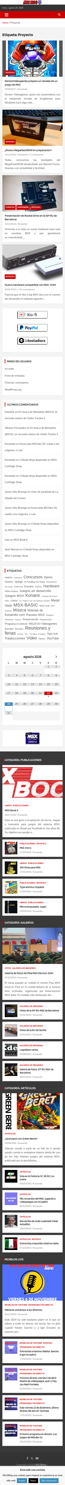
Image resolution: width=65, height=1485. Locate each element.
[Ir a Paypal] (32, 325)
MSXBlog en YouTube (16, 1305)
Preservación (30, 619)
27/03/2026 (25, 852)
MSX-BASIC (26, 604)
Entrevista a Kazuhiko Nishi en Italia (39, 1243)
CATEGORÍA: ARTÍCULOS (20, 1088)
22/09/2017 (10, 89)
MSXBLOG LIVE (14, 1259)
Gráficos (38, 587)
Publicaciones (21, 805)
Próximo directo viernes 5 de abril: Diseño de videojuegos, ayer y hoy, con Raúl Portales (38, 1381)
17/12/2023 (25, 1415)
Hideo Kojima (11, 591)
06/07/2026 (10, 815)
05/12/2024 (10, 1314)
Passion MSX (35, 614)
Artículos (10, 1134)
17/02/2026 (25, 872)
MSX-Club (44, 605)
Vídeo (32, 638)
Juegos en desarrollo (35, 591)
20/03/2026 (25, 1183)
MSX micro (25, 847)
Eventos (10, 207)
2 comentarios (36, 154)
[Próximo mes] (56, 657)
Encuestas (9, 587)
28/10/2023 (25, 1441)
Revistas (41, 844)
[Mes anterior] (9, 657)
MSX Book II (20, 539)
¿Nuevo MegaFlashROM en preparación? (28, 150)
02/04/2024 (25, 1388)
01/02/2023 (25, 1015)
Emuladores (51, 582)
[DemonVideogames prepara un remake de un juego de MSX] (32, 58)
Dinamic (9, 581)
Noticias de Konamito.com (24, 613)
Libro (7, 601)
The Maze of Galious (38, 634)
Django (19, 581)
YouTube (53, 638)
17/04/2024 (25, 1359)
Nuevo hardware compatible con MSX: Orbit (30, 284)
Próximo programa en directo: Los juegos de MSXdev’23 (38, 1435)
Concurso (18, 578)
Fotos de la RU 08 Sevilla (33, 1030)
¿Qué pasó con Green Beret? (21, 1138)
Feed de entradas (14, 375)
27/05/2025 (25, 891)
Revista (20, 634)
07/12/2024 (10, 977)
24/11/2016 (10, 224)
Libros (14, 600)
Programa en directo (16, 623)
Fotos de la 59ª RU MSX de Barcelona (39, 1010)
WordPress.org (13, 389)
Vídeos (41, 638)
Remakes (19, 629)
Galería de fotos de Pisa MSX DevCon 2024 (29, 973)
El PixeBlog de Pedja (34, 582)
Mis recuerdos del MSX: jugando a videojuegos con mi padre (38, 1200)
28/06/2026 (10, 1143)
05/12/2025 (25, 1206)
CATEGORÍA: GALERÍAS (19, 922)
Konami (32, 595)
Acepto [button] (22, 1480)
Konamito (22, 89)
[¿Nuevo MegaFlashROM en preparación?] (32, 127)
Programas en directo (40, 1305)
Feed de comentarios (16, 382)
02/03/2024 (25, 911)
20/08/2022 (25, 1054)
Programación (46, 620)
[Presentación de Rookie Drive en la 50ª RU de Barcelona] (32, 193)
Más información (49, 1480)
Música (19, 610)
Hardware (23, 207)
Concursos (33, 577)
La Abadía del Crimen (49, 596)
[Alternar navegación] (6, 14)
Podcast (18, 620)
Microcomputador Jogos (33, 906)
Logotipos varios (29, 1049)
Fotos (8, 968)
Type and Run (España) (32, 887)
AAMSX (8, 577)
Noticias (10, 73)
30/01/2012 (10, 289)
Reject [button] (33, 1480)
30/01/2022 (25, 1077)
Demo (48, 577)
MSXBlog (40, 1464)
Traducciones (15, 638)
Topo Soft (52, 633)
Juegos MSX (14, 596)
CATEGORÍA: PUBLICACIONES (23, 760)
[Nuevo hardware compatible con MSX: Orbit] (32, 262)
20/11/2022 (25, 1034)
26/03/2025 (25, 1228)
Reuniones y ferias (27, 630)
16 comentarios (27, 289)
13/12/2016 (10, 154)
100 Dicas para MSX (30, 867)
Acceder (9, 368)
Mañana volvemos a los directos (23, 1309)
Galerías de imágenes (24, 968)
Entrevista (18, 587)
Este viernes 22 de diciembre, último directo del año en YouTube (39, 1409)
